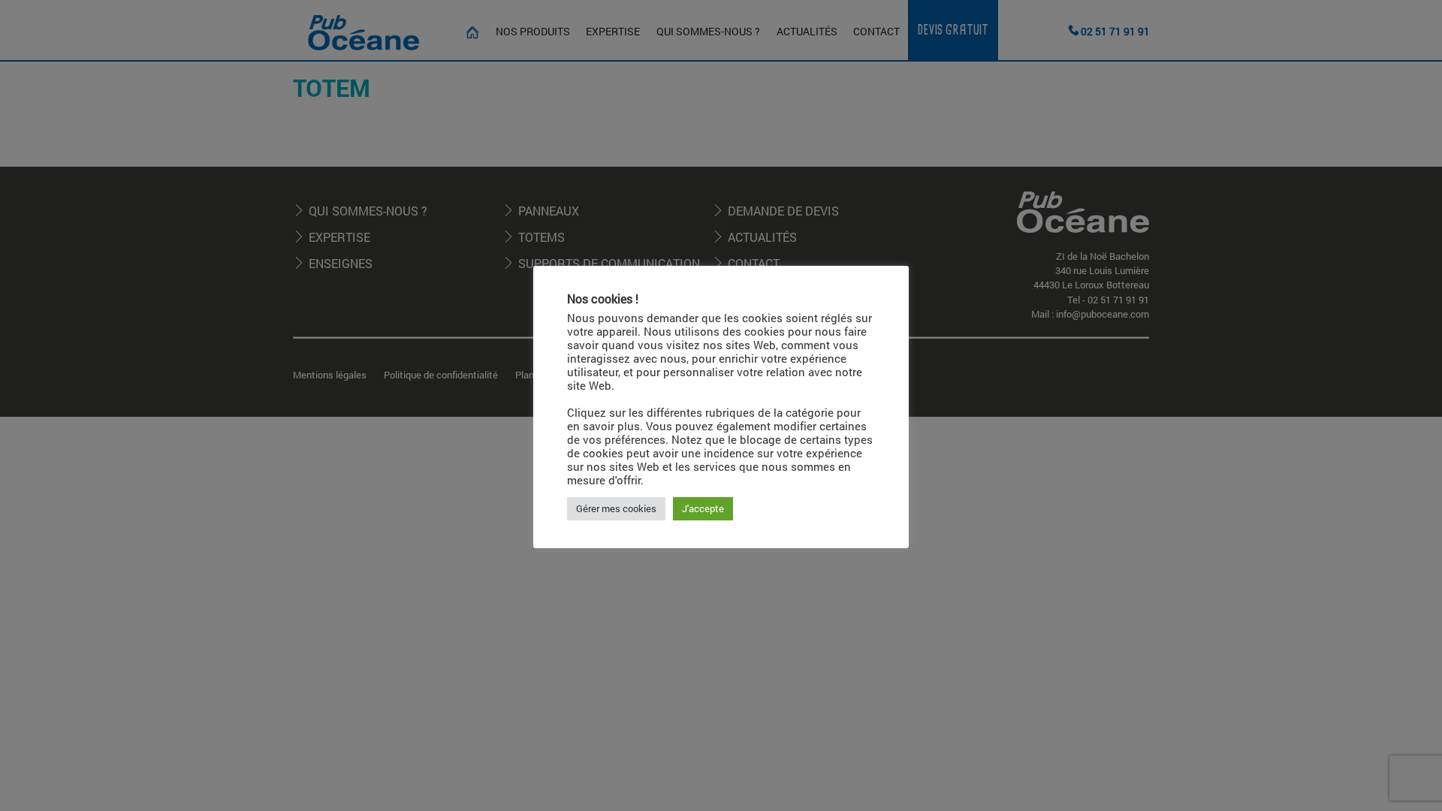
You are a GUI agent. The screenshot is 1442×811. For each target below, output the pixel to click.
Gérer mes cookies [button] (616, 508)
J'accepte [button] (703, 508)
